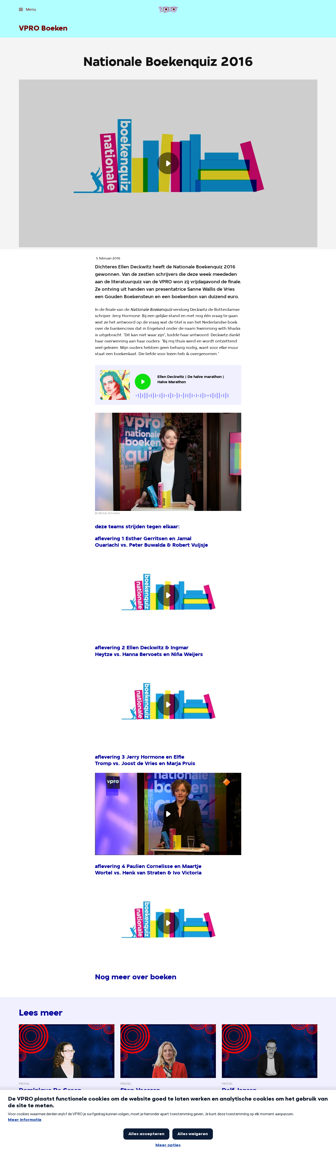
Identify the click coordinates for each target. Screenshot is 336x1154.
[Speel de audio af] (143, 382)
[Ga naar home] (168, 9)
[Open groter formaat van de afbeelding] (168, 462)
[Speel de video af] (168, 163)
